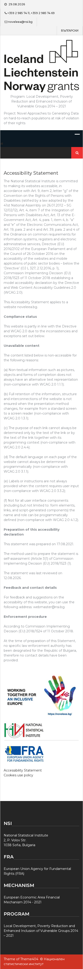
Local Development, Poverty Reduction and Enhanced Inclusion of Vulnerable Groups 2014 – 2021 (41, 931)
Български (69, 30)
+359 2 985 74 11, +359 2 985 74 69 (31, 13)
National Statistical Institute (26, 835)
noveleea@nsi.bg (20, 22)
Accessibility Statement (23, 770)
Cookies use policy (18, 775)
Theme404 (29, 959)
